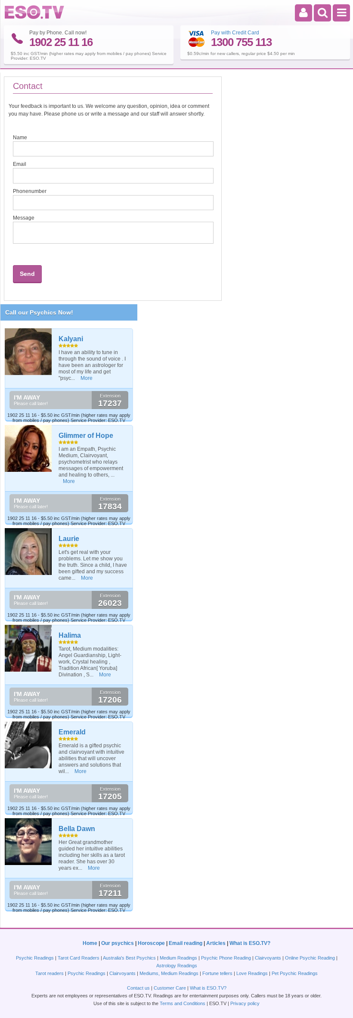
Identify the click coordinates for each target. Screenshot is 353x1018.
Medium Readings (178, 957)
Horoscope (151, 943)
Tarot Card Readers (78, 957)
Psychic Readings (35, 957)
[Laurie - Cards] (28, 551)
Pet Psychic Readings (295, 973)
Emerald (72, 732)
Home (90, 943)
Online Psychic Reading (310, 957)
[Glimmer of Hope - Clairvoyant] (28, 448)
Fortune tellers (217, 973)
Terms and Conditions (182, 1003)
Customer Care (170, 987)
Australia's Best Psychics (129, 957)
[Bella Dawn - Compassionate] (28, 841)
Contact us (138, 987)
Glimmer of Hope (86, 435)
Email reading (185, 943)
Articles (216, 943)
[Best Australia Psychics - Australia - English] (34, 17)
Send (27, 273)
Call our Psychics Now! (39, 312)
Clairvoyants (268, 957)
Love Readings (252, 973)
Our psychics (117, 943)
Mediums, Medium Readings (168, 973)
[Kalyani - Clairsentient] (28, 351)
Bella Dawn (77, 828)
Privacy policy (245, 1003)
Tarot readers (49, 973)
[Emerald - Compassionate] (28, 744)
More (87, 378)
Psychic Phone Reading (226, 957)
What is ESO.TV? (249, 943)
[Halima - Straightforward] (28, 648)
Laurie (69, 538)
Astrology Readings (176, 965)
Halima (70, 635)
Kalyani (71, 338)
